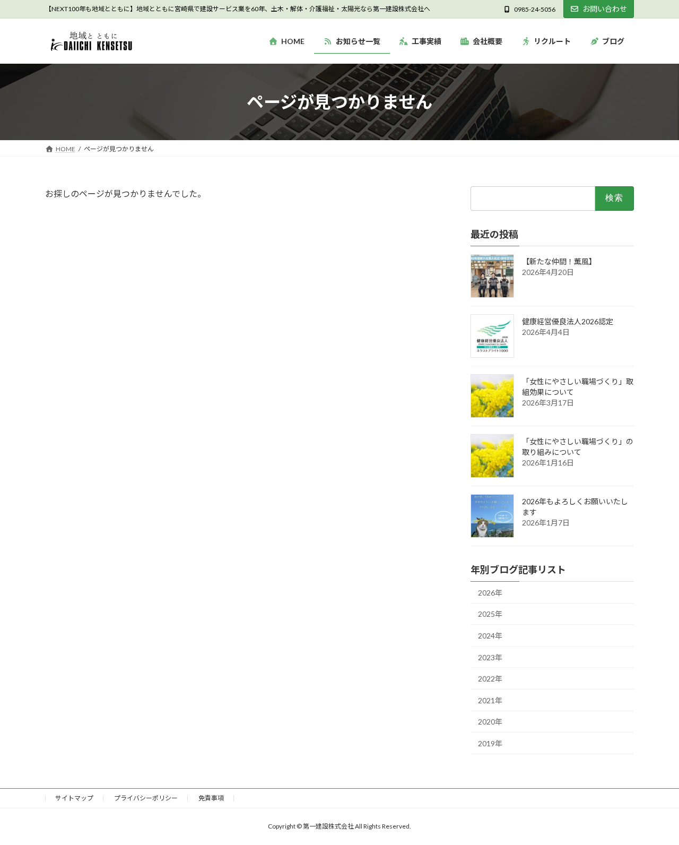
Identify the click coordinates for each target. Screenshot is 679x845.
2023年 (490, 657)
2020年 (490, 722)
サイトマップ (74, 798)
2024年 (490, 635)
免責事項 (211, 798)
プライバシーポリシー (146, 798)
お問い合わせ (604, 8)
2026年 (490, 592)
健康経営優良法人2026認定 (567, 321)
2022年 (490, 679)
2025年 (490, 614)
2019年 (490, 743)
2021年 (490, 700)
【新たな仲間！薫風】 (559, 261)
